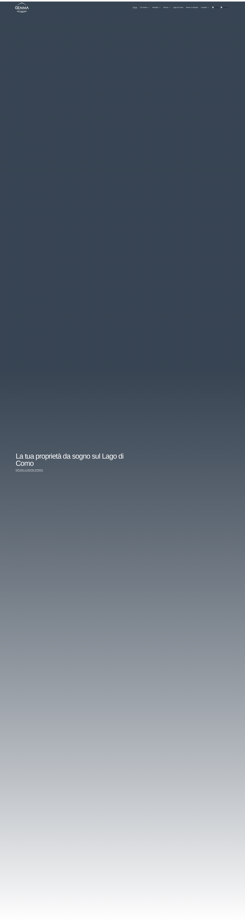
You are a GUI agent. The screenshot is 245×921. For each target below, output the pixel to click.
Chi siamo (143, 7)
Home (135, 7)
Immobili (155, 7)
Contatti (204, 7)
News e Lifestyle (192, 7)
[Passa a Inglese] (215, 7)
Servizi (165, 7)
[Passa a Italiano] (224, 7)
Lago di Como (178, 7)
